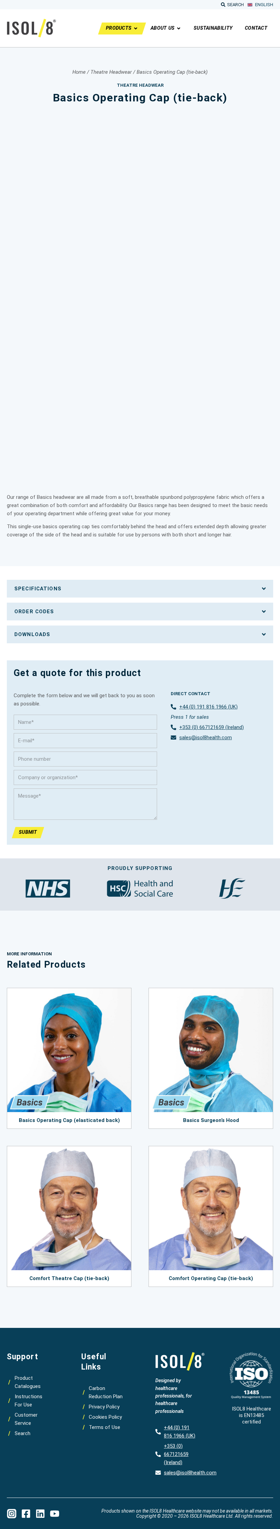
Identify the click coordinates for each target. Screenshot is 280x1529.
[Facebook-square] (26, 1513)
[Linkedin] (40, 1513)
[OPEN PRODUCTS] (135, 28)
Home (79, 72)
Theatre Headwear (111, 72)
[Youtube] (54, 1513)
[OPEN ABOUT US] (179, 28)
